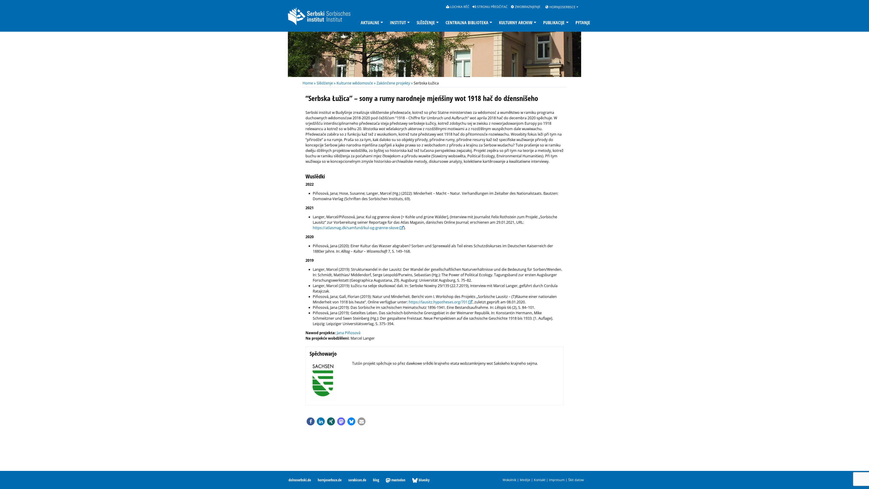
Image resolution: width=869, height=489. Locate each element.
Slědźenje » (326, 83)
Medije (525, 480)
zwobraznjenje (527, 7)
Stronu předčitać (492, 7)
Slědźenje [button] (426, 22)
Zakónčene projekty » (395, 83)
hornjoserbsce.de (329, 479)
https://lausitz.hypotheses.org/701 (438, 302)
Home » (310, 83)
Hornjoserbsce (562, 7)
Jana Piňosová (348, 332)
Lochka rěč (459, 7)
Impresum (557, 480)
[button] (311, 421)
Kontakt (539, 480)
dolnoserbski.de (300, 479)
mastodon (397, 479)
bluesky (424, 479)
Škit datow (576, 480)
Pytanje (582, 22)
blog (376, 479)
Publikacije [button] (554, 22)
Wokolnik (509, 480)
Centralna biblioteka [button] (467, 22)
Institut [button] (398, 22)
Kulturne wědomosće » (356, 83)
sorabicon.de (357, 479)
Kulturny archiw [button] (515, 22)
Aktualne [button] (370, 22)
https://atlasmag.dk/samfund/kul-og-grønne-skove (356, 227)
